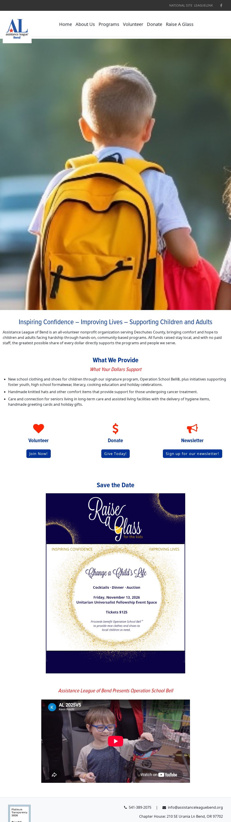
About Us (85, 24)
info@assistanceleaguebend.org (195, 807)
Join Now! (38, 453)
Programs (109, 24)
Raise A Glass (180, 24)
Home (65, 24)
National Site (180, 5)
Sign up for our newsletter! (192, 453)
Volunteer (133, 24)
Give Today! (115, 453)
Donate (154, 24)
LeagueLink (203, 5)
